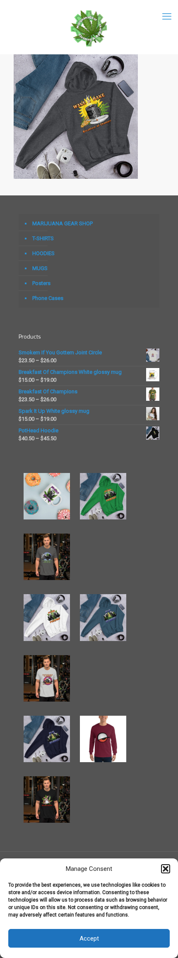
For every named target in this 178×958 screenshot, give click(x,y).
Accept (89, 938)
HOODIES (43, 253)
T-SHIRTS (43, 238)
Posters (41, 283)
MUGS (40, 268)
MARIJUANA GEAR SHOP (62, 223)
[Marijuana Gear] (89, 27)
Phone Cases (47, 298)
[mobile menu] (167, 17)
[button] (165, 869)
